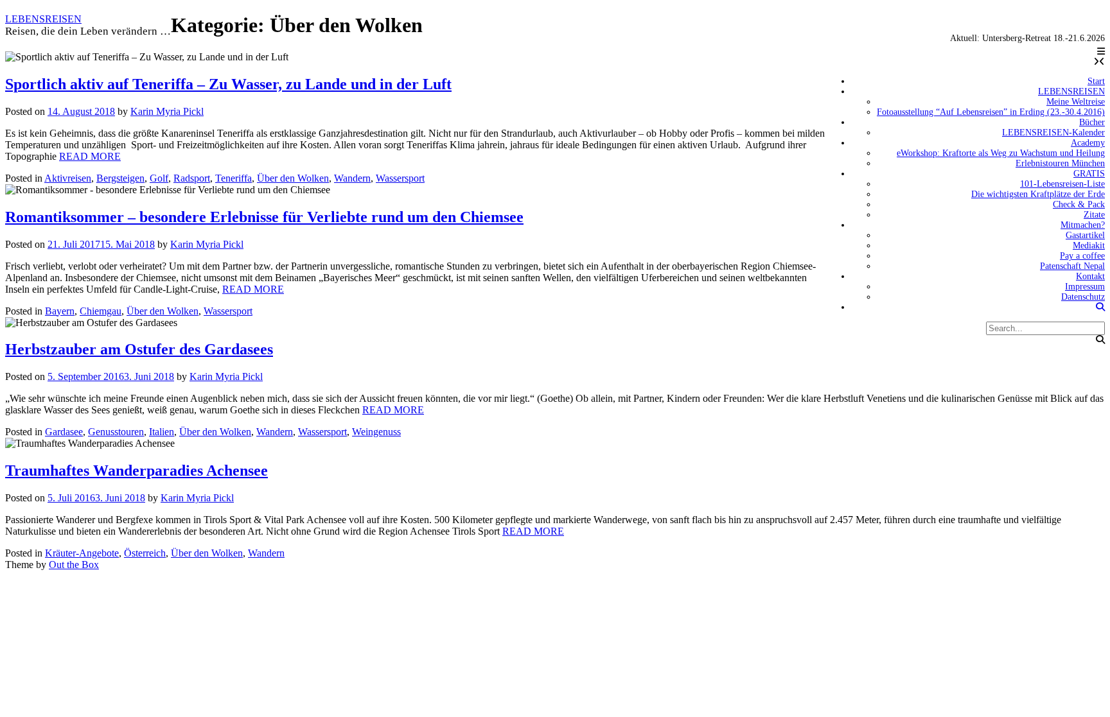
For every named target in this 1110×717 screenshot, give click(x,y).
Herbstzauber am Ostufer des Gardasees (139, 349)
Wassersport (400, 178)
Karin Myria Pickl (167, 111)
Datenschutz (1083, 297)
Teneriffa (233, 178)
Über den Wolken (293, 178)
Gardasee (64, 431)
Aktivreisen (67, 178)
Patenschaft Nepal (1072, 266)
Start (1096, 81)
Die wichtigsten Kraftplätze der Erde (1038, 194)
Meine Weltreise (1075, 102)
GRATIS (1089, 173)
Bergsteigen (120, 178)
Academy (1088, 143)
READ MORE (90, 156)
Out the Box (74, 564)
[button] (1101, 51)
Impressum (1085, 286)
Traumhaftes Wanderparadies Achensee (136, 470)
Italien (161, 431)
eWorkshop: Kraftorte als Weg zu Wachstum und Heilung (1001, 153)
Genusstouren (116, 431)
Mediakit (1089, 245)
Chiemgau (100, 311)
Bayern (60, 311)
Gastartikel (1085, 235)
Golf (159, 178)
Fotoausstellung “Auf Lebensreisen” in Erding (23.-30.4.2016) (991, 112)
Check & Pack (1079, 204)
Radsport (191, 178)
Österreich (145, 553)
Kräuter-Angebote (82, 553)
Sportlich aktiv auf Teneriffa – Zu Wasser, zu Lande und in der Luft (228, 84)
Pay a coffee (1082, 256)
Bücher (1092, 122)
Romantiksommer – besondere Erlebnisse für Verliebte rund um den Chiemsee (264, 217)
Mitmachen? (1083, 225)
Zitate (1094, 215)
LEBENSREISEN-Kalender (1053, 132)
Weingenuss (376, 431)
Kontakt (1090, 276)
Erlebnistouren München (1060, 163)
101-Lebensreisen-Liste (1062, 184)
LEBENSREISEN (43, 18)
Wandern (352, 178)
